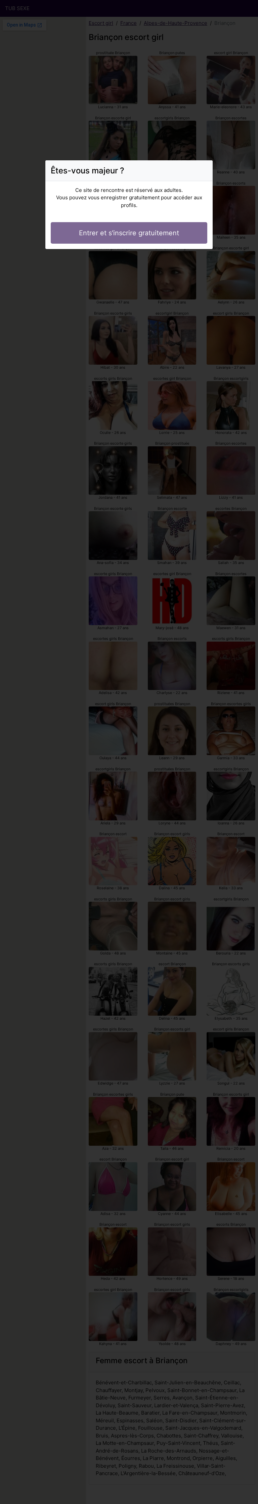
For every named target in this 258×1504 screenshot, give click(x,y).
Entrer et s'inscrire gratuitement (129, 233)
